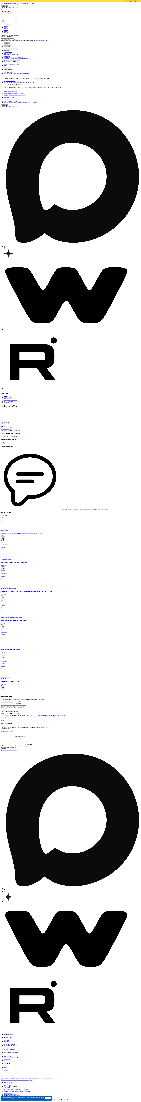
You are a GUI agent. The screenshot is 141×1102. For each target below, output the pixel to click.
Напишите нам (4, 6)
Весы (5, 65)
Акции (5, 31)
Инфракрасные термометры (10, 91)
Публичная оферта (8, 1093)
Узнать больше (35, 78)
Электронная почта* (19, 736)
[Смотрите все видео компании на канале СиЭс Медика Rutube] (33, 388)
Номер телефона (18, 738)
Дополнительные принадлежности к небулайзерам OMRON (19, 82)
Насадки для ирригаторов (10, 98)
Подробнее (20, 1098)
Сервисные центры (8, 1034)
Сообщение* (29, 744)
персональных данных (41, 40)
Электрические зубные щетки (10, 49)
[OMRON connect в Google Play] (24, 1080)
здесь (106, 509)
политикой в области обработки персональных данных (21, 745)
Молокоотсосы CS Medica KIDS (12, 64)
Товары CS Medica (8, 13)
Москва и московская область (31, 4)
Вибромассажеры (8, 53)
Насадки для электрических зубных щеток (14, 95)
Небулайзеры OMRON (9, 81)
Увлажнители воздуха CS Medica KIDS (13, 57)
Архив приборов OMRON (10, 1045)
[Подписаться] (15, 39)
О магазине (6, 24)
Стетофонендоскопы (9, 62)
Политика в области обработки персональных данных (17, 1091)
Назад (2, 22)
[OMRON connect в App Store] (8, 1080)
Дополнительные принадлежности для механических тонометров (20, 102)
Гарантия (6, 30)
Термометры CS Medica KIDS (11, 54)
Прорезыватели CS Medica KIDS (12, 60)
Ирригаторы (6, 50)
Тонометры (6, 43)
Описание (3, 430)
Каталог (6, 26)
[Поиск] (15, 17)
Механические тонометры (10, 61)
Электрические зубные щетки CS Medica (14, 93)
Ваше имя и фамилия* (20, 735)
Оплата (5, 27)
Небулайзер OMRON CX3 (10, 436)
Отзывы (17, 430)
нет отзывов (26, 419)
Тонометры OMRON (9, 72)
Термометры (7, 46)
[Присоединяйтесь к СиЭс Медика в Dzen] (8, 257)
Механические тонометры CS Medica (13, 101)
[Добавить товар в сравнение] (2, 421)
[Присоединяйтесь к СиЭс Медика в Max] (72, 245)
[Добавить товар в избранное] (1, 421)
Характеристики (10, 430)
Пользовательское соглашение (11, 1094)
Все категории (7, 1046)
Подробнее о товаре (6, 429)
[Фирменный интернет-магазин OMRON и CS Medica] (9, 750)
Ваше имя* (17, 701)
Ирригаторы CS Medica (9, 97)
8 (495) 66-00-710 (5, 7)
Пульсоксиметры (8, 52)
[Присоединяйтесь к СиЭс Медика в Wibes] (67, 329)
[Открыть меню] (1, 9)
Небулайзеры (7, 44)
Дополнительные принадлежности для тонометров (16, 73)
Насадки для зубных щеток (10, 1044)
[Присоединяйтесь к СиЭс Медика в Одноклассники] (4, 248)
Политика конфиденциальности (12, 1095)
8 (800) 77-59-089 (13, 7)
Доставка (6, 28)
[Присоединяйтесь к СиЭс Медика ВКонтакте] (4, 246)
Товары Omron (7, 11)
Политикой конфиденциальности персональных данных (51, 715)
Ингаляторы (7, 56)
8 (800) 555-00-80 (8, 1087)
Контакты (6, 32)
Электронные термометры (10, 89)
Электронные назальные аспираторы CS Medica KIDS (17, 58)
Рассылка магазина (7, 36)
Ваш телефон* (18, 703)
